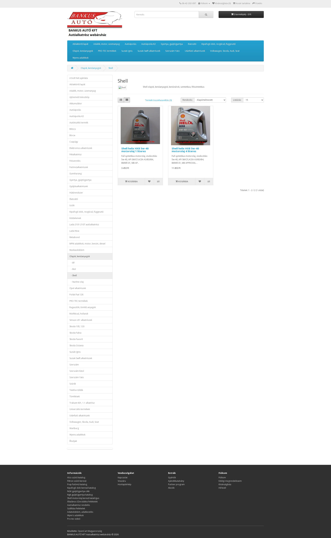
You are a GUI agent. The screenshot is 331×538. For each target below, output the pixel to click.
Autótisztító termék (78, 122)
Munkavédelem (76, 250)
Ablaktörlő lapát (80, 44)
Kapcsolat (122, 477)
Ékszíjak (73, 441)
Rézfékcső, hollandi (78, 313)
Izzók (71, 205)
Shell (110, 68)
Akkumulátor (75, 103)
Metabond (74, 237)
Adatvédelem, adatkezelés (80, 511)
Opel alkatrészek (77, 288)
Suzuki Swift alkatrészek (149, 50)
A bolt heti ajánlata (78, 78)
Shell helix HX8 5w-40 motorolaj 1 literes (135, 150)
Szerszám (74, 364)
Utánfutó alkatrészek (195, 50)
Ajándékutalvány (176, 480)
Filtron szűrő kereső (76, 480)
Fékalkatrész (75, 154)
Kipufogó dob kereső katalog (81, 487)
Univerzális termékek (79, 409)
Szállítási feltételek (76, 508)
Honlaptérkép (124, 484)
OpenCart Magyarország (90, 531)
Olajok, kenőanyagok (83, 50)
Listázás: (237, 99)
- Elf (71, 262)
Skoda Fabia (75, 332)
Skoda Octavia (76, 345)
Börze (72, 135)
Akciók (171, 487)
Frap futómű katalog (77, 484)
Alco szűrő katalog (76, 477)
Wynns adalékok (80, 57)
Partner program (176, 484)
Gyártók (172, 477)
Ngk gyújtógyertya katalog (80, 494)
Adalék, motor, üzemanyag (106, 44)
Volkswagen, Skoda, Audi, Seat (224, 50)
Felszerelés (74, 160)
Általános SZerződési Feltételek (82, 501)
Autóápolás (130, 44)
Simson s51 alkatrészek (80, 320)
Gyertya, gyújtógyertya (172, 44)
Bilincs (72, 129)
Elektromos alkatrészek (80, 148)
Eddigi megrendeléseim (230, 480)
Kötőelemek (75, 218)
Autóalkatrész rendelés (78, 505)
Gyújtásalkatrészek (78, 186)
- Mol (72, 269)
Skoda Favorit (76, 339)
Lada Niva (74, 230)
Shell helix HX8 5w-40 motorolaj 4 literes (185, 150)
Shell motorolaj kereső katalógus (83, 498)
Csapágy (73, 141)
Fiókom (222, 477)
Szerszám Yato (172, 50)
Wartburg (74, 428)
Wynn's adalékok (75, 515)
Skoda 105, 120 (76, 326)
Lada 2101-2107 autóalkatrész (84, 224)
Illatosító (192, 44)
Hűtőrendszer (76, 192)
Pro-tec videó (73, 518)
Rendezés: (188, 99)
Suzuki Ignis (126, 50)
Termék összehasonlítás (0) (158, 100)
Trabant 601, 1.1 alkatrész (82, 402)
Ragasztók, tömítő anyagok (82, 307)
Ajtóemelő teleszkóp (79, 97)
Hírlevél (222, 487)
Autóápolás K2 (148, 44)
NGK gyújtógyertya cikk (78, 491)
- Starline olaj (76, 281)
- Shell (73, 275)
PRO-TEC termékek (107, 50)
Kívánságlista (225, 484)
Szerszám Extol (76, 371)
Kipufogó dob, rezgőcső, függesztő (218, 44)
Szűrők (72, 383)
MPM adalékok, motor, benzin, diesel (87, 243)
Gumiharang (75, 173)
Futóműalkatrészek (78, 167)
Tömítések (74, 396)
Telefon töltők (76, 390)
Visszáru (122, 480)
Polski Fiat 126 (76, 294)
